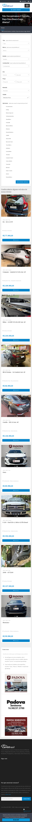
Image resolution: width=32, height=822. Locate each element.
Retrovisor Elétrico (9, 125)
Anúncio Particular (8, 230)
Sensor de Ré (8, 138)
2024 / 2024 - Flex (6, 420)
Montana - (6, 622)
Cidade (4, 94)
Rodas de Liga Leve (9, 112)
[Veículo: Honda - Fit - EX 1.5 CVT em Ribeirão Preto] (16, 206)
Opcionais (15, 103)
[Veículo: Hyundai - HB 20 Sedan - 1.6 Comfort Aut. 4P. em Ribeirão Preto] (16, 356)
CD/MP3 (7, 135)
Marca (11, 47)
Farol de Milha (8, 151)
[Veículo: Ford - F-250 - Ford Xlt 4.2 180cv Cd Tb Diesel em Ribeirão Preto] (16, 506)
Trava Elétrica (8, 145)
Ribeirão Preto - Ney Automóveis (11, 381)
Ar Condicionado (9, 106)
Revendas (23, 1)
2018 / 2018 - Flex (6, 220)
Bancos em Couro (9, 141)
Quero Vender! (16, 9)
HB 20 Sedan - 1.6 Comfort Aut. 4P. (14, 372)
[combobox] (16, 43)
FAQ (30, 1)
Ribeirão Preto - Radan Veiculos (11, 531)
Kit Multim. (8, 148)
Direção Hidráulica (9, 132)
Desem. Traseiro (9, 170)
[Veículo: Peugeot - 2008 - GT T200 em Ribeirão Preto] (16, 556)
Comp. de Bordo (9, 161)
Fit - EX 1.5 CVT (8, 222)
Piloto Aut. (8, 128)
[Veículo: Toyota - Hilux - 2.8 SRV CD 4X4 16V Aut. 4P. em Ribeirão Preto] (16, 306)
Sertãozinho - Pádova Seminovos (11, 481)
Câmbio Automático (10, 116)
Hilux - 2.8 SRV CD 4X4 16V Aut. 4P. (14, 322)
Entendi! (16, 820)
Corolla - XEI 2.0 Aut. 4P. (11, 422)
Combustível (14, 63)
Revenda (5, 87)
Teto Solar (8, 154)
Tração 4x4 (8, 164)
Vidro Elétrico (8, 119)
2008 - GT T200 (8, 572)
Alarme (7, 173)
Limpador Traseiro (9, 157)
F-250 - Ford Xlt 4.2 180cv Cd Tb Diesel (15, 522)
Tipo (11, 40)
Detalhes (17, 240)
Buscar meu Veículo (22, 182)
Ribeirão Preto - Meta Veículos (10, 431)
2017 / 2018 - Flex (6, 370)
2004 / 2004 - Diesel (7, 520)
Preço (4, 78)
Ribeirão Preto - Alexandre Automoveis (12, 280)
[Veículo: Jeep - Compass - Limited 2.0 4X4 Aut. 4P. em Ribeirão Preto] (16, 256)
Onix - (5, 472)
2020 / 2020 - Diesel (7, 270)
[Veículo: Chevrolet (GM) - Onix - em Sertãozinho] (16, 456)
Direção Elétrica (9, 177)
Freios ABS (8, 122)
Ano (4, 72)
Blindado (8, 167)
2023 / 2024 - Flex (6, 620)
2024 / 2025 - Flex (6, 470)
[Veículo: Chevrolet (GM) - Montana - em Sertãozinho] (16, 606)
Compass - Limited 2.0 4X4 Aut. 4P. (14, 272)
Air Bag (7, 109)
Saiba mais (8, 794)
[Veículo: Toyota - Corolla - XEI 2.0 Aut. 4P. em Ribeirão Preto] (16, 406)
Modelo (12, 56)
